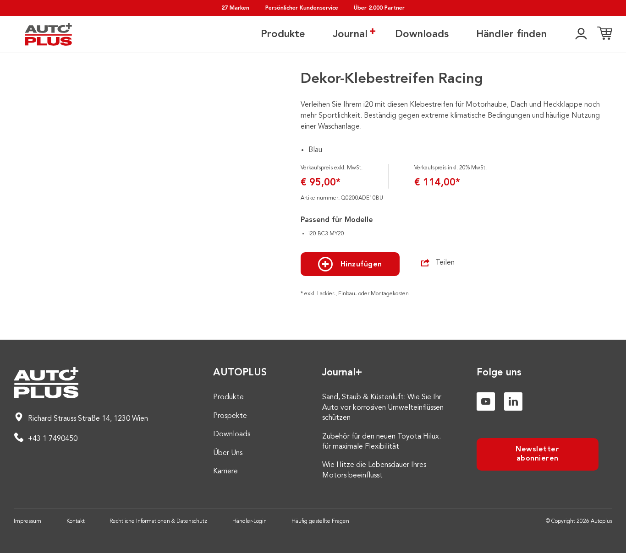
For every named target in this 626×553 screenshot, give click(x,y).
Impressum (27, 521)
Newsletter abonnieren (537, 454)
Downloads (422, 34)
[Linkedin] (513, 401)
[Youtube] (486, 401)
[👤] (581, 34)
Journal (350, 34)
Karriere (225, 471)
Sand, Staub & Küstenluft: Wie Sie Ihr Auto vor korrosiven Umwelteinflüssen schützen (383, 408)
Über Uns (227, 453)
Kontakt (75, 521)
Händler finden (511, 34)
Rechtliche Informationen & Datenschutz (158, 521)
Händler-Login (249, 521)
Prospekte (230, 416)
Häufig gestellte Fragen (320, 521)
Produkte (283, 34)
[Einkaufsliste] (604, 34)
